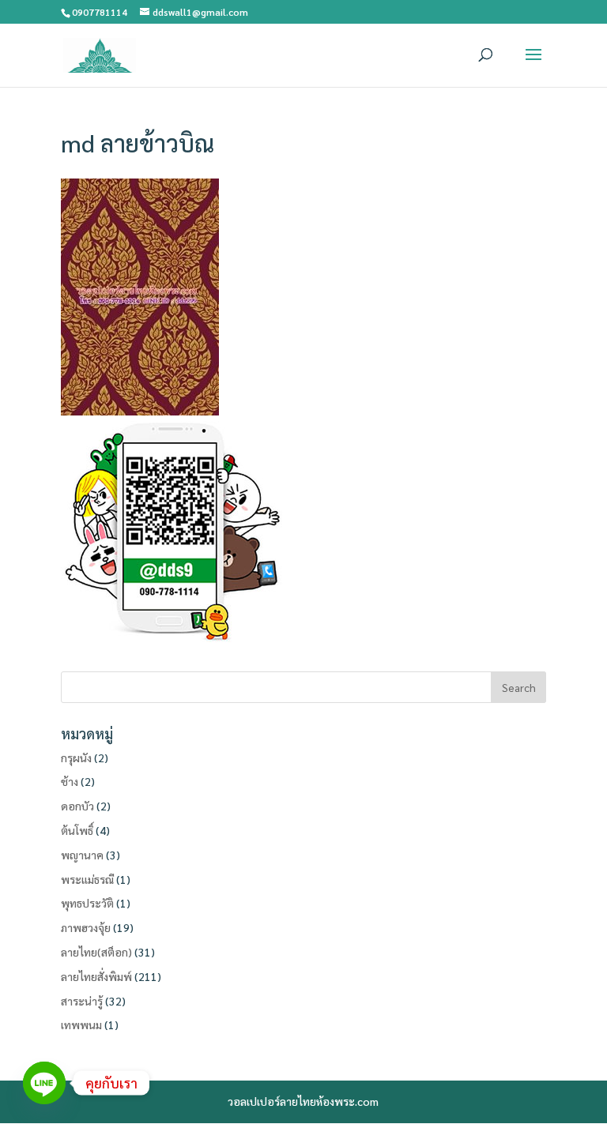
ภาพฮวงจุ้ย (86, 927)
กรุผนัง (76, 757)
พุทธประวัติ (87, 903)
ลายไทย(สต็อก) (96, 952)
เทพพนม (81, 1024)
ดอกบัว (77, 806)
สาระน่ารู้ (82, 1001)
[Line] (44, 1083)
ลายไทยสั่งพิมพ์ (96, 976)
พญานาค (82, 855)
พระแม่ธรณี (87, 879)
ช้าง (69, 781)
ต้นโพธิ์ (77, 830)
